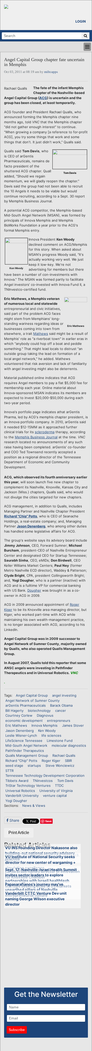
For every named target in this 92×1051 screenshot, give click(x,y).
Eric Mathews (16, 725)
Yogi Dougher (16, 801)
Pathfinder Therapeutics (24, 751)
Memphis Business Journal (36, 437)
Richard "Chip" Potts (20, 516)
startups (34, 765)
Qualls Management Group (26, 755)
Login (80, 21)
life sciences (51, 735)
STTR (9, 771)
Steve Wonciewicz (59, 765)
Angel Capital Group (32, 695)
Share (13, 820)
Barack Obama (61, 705)
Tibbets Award (16, 781)
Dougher (34, 590)
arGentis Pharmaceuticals (25, 705)
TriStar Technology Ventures (28, 785)
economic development (24, 720)
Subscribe (17, 1030)
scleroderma (44, 432)
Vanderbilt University (22, 795)
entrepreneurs (58, 720)
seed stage (14, 765)
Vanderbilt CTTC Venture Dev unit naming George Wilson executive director (36, 898)
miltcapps (51, 72)
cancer (60, 710)
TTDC (59, 785)
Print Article (18, 832)
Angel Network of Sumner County (32, 700)
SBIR (68, 761)
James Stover (73, 725)
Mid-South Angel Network (26, 745)
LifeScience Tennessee (23, 740)
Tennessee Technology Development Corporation (45, 775)
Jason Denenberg (31, 526)
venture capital (55, 795)
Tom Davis (65, 781)
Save (48, 821)
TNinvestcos (43, 781)
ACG (43, 98)
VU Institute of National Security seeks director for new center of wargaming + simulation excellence (40, 862)
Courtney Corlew (18, 715)
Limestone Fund (60, 740)
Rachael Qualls (63, 755)
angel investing (64, 695)
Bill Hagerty (14, 710)
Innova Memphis (44, 725)
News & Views (33, 805)
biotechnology (39, 710)
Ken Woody (47, 730)
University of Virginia (56, 791)
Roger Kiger (51, 761)
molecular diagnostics (69, 745)
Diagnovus (45, 715)
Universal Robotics (20, 791)
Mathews (40, 334)
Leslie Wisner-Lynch (21, 735)
